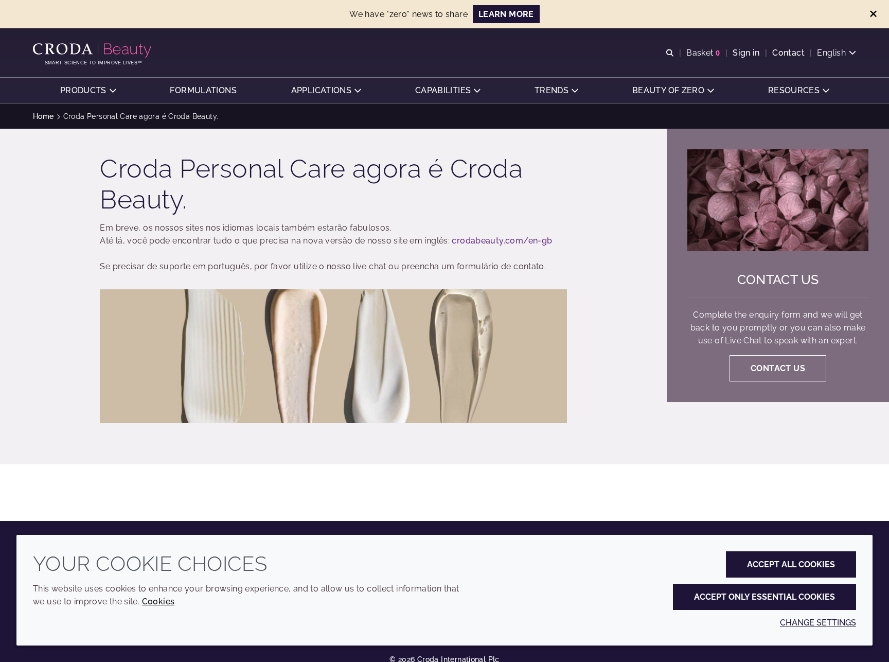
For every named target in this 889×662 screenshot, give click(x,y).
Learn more (506, 14)
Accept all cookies (791, 564)
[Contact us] (777, 200)
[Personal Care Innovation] (93, 50)
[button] (88, 90)
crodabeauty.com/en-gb (502, 241)
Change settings (818, 623)
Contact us (778, 279)
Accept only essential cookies (764, 597)
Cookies (158, 601)
